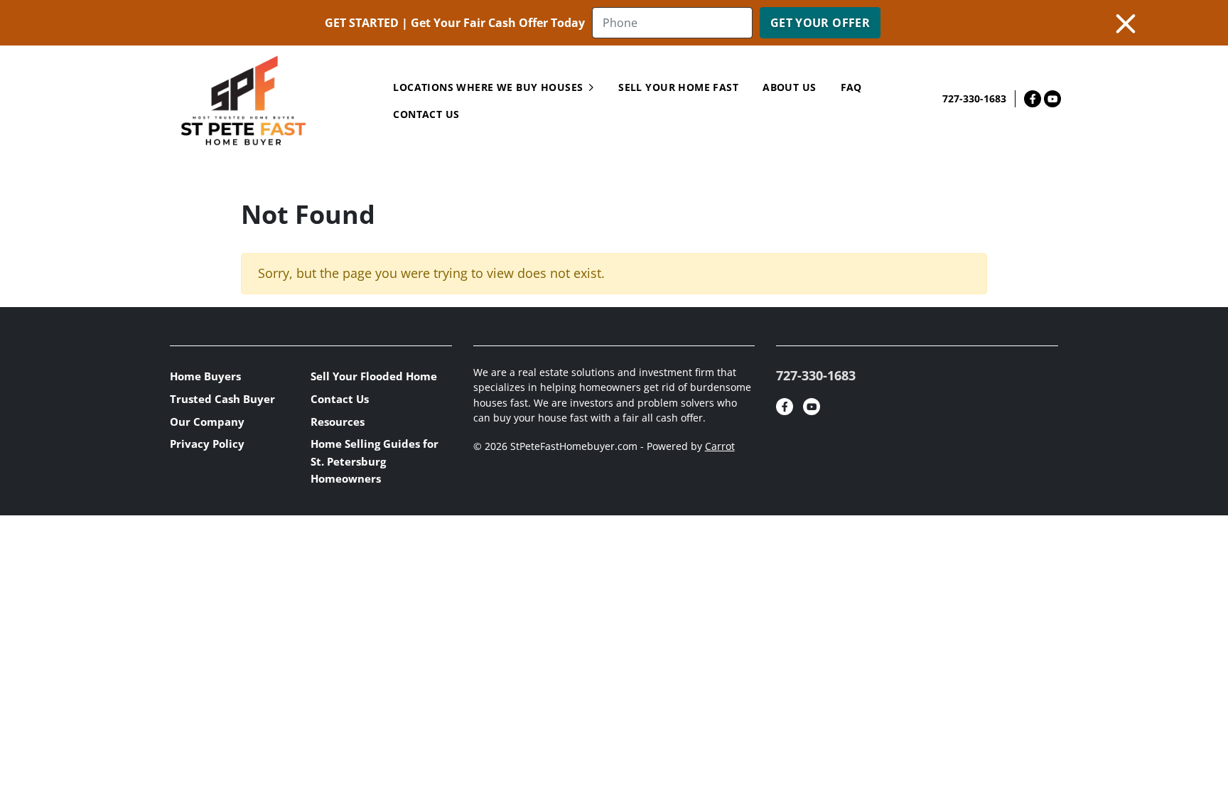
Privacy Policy (207, 443)
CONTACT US (426, 114)
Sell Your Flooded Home (374, 376)
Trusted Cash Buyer (222, 399)
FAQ (851, 87)
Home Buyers (205, 376)
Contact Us (340, 399)
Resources (338, 421)
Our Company (207, 421)
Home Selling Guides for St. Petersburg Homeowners (374, 460)
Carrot (720, 446)
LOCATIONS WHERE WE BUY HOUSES (488, 87)
